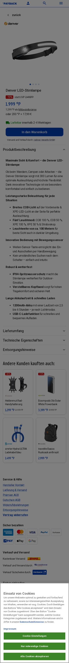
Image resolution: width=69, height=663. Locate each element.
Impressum (10, 628)
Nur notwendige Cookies (34, 646)
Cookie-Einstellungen (34, 636)
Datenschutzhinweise (32, 622)
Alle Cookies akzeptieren (34, 656)
